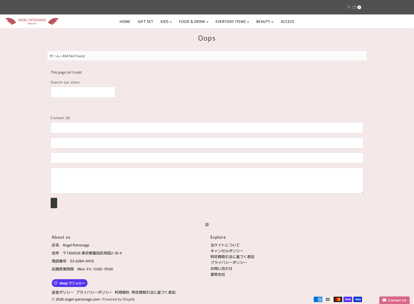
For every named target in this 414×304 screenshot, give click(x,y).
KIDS (165, 21)
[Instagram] (207, 224)
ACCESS (287, 21)
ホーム (54, 55)
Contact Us (396, 300)
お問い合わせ (221, 268)
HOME (125, 21)
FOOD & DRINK (192, 21)
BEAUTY (263, 21)
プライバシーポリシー (228, 262)
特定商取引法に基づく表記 (232, 256)
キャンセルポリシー (226, 250)
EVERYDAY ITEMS (231, 21)
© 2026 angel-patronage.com (76, 299)
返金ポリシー (63, 292)
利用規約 (122, 292)
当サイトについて (225, 244)
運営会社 (217, 274)
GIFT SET (145, 21)
